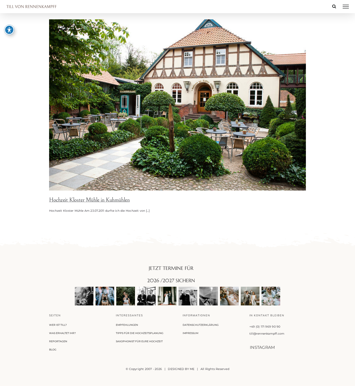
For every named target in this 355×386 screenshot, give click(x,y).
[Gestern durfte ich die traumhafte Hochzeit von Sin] (229, 296)
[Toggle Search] (334, 6)
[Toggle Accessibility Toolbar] (9, 30)
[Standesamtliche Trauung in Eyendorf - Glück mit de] (250, 296)
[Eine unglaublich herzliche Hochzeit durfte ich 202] (146, 296)
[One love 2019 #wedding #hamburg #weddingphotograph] (125, 296)
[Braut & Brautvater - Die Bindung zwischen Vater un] (188, 296)
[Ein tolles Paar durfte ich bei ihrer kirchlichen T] (208, 296)
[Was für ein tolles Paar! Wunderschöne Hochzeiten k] (271, 296)
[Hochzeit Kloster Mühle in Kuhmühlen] (177, 105)
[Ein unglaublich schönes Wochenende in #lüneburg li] (105, 296)
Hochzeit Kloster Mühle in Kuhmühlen (89, 200)
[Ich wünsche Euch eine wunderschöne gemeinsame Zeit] (84, 296)
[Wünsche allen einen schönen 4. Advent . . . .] (167, 296)
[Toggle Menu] (345, 6)
